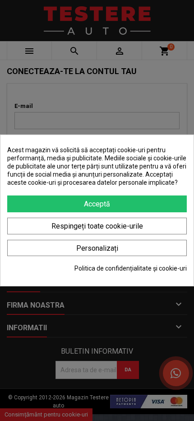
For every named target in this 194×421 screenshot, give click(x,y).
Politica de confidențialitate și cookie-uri (130, 268)
